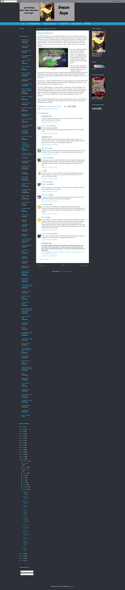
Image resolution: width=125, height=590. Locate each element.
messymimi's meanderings (25, 40)
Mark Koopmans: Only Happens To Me (26, 350)
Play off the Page (26, 50)
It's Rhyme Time (26, 291)
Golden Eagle (45, 182)
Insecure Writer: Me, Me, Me (25, 543)
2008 (23, 560)
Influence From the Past (26, 498)
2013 (23, 456)
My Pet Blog (25, 356)
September (26, 469)
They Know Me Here (26, 502)
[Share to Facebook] (73, 106)
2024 (23, 431)
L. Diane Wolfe (46, 157)
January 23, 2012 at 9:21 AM (49, 122)
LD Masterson (25, 389)
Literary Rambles (26, 55)
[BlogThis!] (70, 106)
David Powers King (27, 338)
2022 (23, 436)
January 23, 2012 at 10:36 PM (50, 201)
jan (42, 170)
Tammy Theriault (26, 79)
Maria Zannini (45, 195)
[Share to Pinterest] (75, 106)
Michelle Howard (26, 161)
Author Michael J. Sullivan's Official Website (27, 90)
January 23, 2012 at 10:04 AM (50, 133)
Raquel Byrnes (26, 343)
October (25, 467)
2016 (23, 449)
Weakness (25, 525)
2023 (23, 433)
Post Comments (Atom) (66, 271)
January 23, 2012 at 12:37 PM (50, 154)
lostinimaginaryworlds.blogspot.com (27, 285)
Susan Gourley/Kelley (48, 233)
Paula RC (44, 217)
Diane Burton (25, 229)
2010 (23, 556)
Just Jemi (24, 256)
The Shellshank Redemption (26, 166)
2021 (23, 438)
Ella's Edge (25, 378)
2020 (23, 440)
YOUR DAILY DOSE (27, 400)
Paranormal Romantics (25, 177)
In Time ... (24, 172)
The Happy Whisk (26, 84)
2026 (23, 426)
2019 (23, 443)
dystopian (44, 109)
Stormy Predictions (26, 507)
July (24, 475)
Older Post (84, 265)
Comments (25, 574)
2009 (23, 558)
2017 (23, 447)
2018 (23, 445)
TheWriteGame (26, 405)
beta (23, 373)
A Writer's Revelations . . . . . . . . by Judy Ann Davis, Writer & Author (27, 145)
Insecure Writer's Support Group (26, 73)
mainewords (25, 261)
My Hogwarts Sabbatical (25, 279)
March (25, 484)
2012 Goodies (25, 538)
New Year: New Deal (25, 549)
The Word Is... (26, 322)
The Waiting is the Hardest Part (27, 333)
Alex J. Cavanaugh (47, 125)
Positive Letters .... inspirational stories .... (27, 155)
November (25, 463)
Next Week (25, 531)
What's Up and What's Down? (25, 512)
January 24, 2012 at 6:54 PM (49, 239)
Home (23, 24)
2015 (23, 452)
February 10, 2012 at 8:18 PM (49, 256)
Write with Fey (26, 214)
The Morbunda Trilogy (34, 24)
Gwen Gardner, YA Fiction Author (27, 239)
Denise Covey (25, 234)
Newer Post (41, 265)
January (25, 489)
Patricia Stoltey (26, 266)
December (26, 461)
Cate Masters (45, 204)
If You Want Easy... (26, 528)
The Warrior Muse (27, 245)
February (25, 487)
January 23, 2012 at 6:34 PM (49, 178)
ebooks (49, 109)
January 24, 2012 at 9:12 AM (49, 230)
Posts (23, 571)
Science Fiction (63, 24)
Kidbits (24, 327)
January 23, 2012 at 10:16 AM (50, 144)
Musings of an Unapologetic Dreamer (26, 272)
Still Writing (25, 224)
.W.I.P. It (24, 219)
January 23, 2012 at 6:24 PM (49, 167)
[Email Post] (65, 106)
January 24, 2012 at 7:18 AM (49, 214)
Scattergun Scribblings (25, 130)
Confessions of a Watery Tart (26, 395)
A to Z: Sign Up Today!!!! (26, 493)
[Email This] (68, 106)
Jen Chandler (25, 410)
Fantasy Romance (76, 24)
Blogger (72, 586)
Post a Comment (44, 259)
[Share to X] (72, 106)
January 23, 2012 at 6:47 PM (49, 191)
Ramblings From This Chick (26, 190)
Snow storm (55, 109)
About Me (87, 24)
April (24, 482)
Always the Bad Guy (26, 534)
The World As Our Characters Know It (26, 519)
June (24, 477)
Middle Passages (26, 114)
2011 (23, 553)
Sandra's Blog (26, 46)
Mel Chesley (45, 148)
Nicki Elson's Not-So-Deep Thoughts (27, 367)
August (25, 473)
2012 (23, 459)
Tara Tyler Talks (26, 103)
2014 (23, 454)
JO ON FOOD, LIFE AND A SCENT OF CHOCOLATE (27, 310)
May (24, 480)
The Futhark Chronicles (49, 24)
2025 (23, 429)
